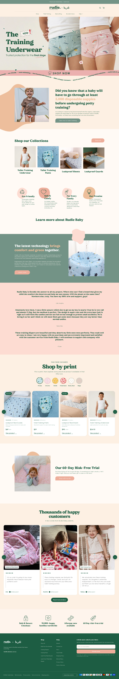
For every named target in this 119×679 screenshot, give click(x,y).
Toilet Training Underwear (99, 423)
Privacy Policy (59, 662)
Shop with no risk (65, 478)
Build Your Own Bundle (46, 646)
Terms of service (36, 675)
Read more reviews (59, 600)
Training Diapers (45, 649)
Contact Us (59, 646)
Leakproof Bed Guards (14, 423)
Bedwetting (58, 14)
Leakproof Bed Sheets (70, 423)
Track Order (59, 652)
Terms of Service (60, 665)
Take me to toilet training (68, 120)
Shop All (98, 140)
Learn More (22, 272)
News (57, 649)
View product (11, 433)
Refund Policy (59, 659)
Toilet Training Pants (41, 423)
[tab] (40, 382)
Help (80, 14)
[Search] (100, 8)
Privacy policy (26, 675)
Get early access (96, 651)
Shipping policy (45, 675)
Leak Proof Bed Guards (47, 656)
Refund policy (18, 675)
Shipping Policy (60, 656)
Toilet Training (47, 14)
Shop (37, 14)
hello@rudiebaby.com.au (10, 651)
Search (58, 643)
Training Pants (44, 652)
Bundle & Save (70, 14)
